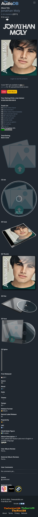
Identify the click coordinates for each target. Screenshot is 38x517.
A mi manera (6, 14)
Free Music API (6, 501)
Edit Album (12, 92)
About (4, 513)
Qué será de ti (8, 110)
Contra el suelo (9, 118)
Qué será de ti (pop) (10, 114)
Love (4, 92)
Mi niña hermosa (9, 116)
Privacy (17, 513)
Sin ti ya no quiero (10, 122)
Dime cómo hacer (10, 108)
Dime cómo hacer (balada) (13, 112)
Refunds (24, 513)
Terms (10, 513)
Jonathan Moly (10, 11)
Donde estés (8, 120)
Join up (3, 87)
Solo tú (6, 126)
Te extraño (7, 124)
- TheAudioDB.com (16, 499)
